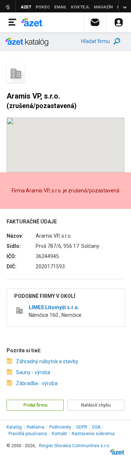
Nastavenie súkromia (93, 433)
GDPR (81, 427)
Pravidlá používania (27, 433)
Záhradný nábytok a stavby (47, 361)
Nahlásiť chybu (96, 405)
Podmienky (60, 427)
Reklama (35, 427)
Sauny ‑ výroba (33, 372)
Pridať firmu (35, 405)
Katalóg (14, 427)
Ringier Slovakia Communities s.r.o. (74, 445)
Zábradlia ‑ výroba (36, 383)
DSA (96, 427)
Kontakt (59, 433)
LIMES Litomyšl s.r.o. (54, 307)
